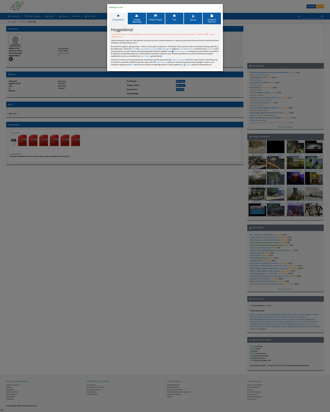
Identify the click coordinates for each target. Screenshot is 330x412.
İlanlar (188, 64)
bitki (169, 49)
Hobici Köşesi (161, 62)
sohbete (210, 49)
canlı (182, 49)
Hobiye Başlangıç (178, 59)
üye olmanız (145, 56)
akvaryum (190, 49)
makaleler (144, 49)
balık (164, 49)
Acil (131, 64)
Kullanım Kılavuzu (180, 51)
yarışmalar (154, 49)
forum (134, 49)
